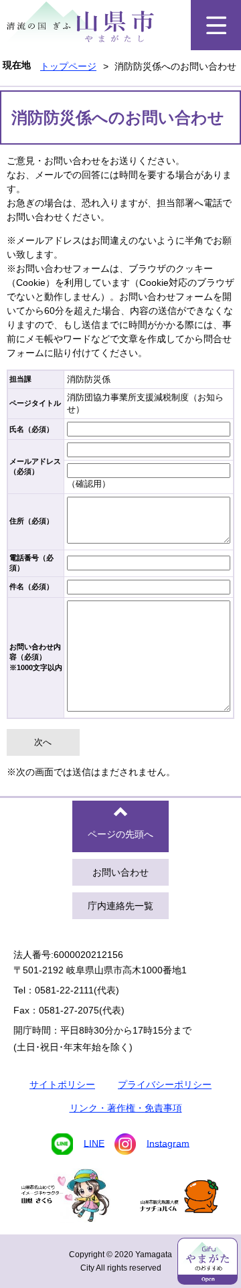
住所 (31, 521)
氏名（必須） (31, 429)
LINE (94, 1142)
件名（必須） (31, 586)
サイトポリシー (62, 1084)
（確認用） (88, 484)
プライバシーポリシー (165, 1084)
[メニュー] (216, 25)
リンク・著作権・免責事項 (126, 1108)
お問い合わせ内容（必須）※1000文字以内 (35, 657)
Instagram (168, 1142)
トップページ (68, 66)
